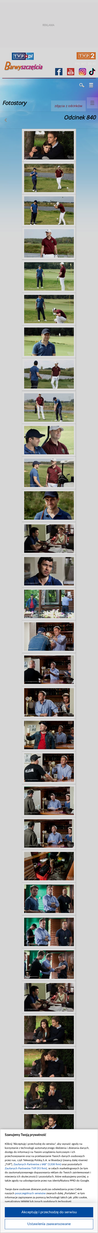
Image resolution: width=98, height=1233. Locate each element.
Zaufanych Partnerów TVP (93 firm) (26, 1168)
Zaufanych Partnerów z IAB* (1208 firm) (37, 1164)
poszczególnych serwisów (30, 1193)
